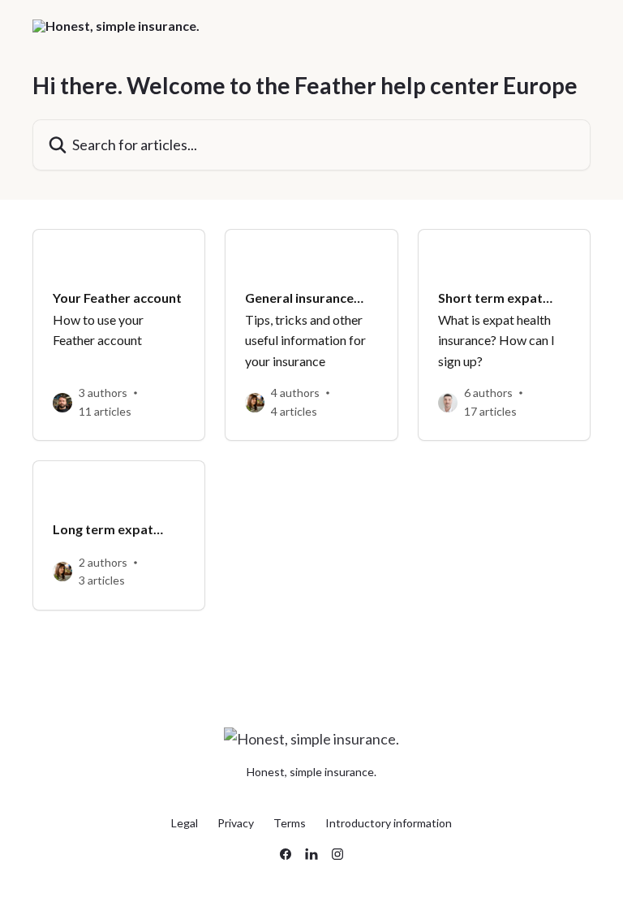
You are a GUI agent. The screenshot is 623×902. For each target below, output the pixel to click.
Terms (289, 823)
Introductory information (388, 823)
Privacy (235, 823)
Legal (184, 823)
